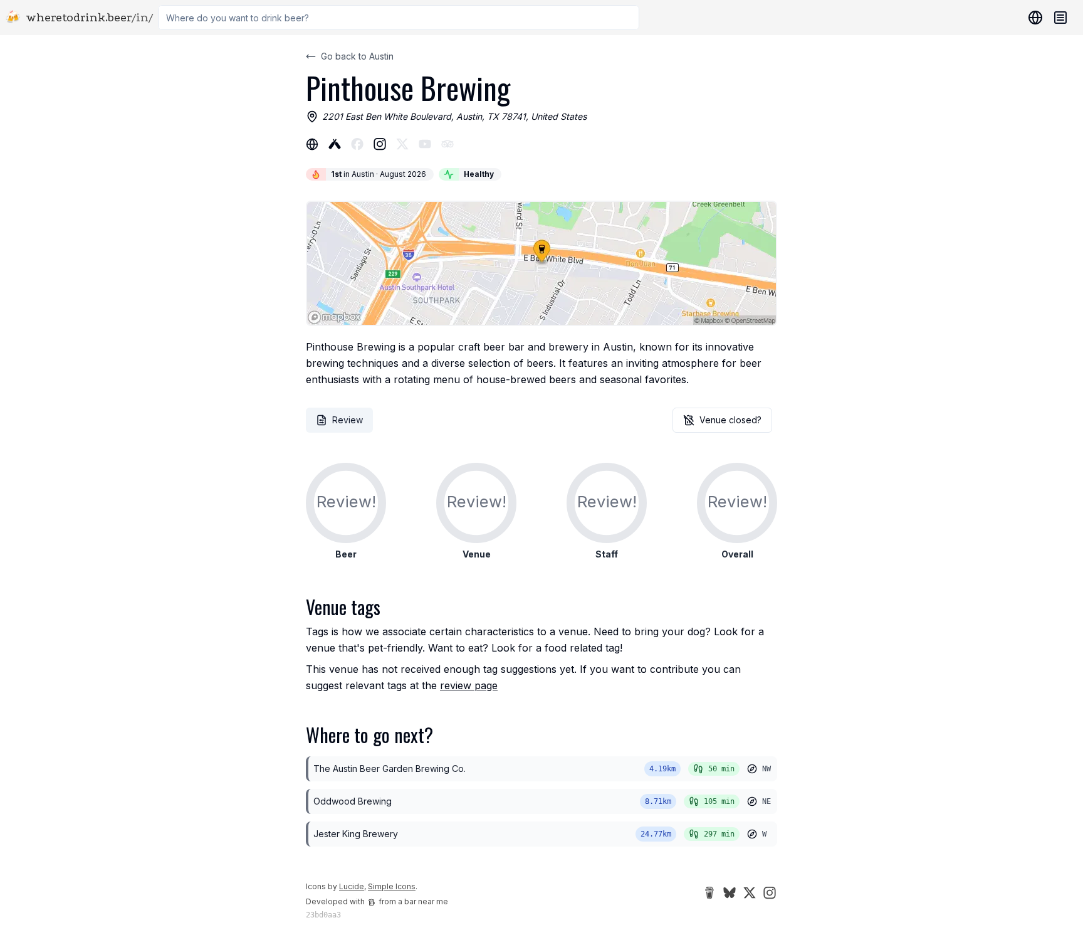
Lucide (351, 886)
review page (469, 685)
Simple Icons (392, 886)
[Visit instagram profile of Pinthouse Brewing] (380, 144)
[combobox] (398, 17)
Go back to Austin (357, 56)
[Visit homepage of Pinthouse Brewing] (312, 144)
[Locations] (1033, 17)
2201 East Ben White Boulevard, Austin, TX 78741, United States (454, 116)
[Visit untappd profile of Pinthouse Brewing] (334, 144)
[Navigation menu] (1060, 17)
